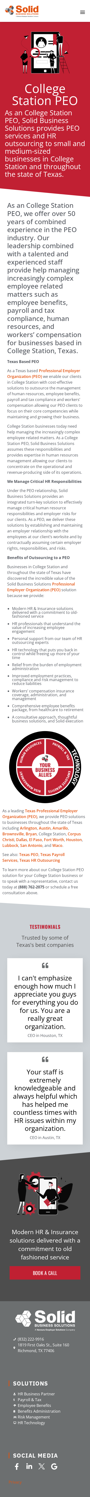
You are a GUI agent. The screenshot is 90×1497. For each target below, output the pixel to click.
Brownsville (13, 834)
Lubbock (10, 845)
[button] (45, 1273)
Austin (45, 828)
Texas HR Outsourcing (39, 860)
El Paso (35, 839)
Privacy (15, 1482)
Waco (57, 845)
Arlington (28, 828)
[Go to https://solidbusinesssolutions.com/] (45, 1320)
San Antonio (31, 845)
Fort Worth (54, 839)
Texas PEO (28, 854)
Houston (74, 839)
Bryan (31, 834)
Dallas (21, 839)
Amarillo (60, 828)
